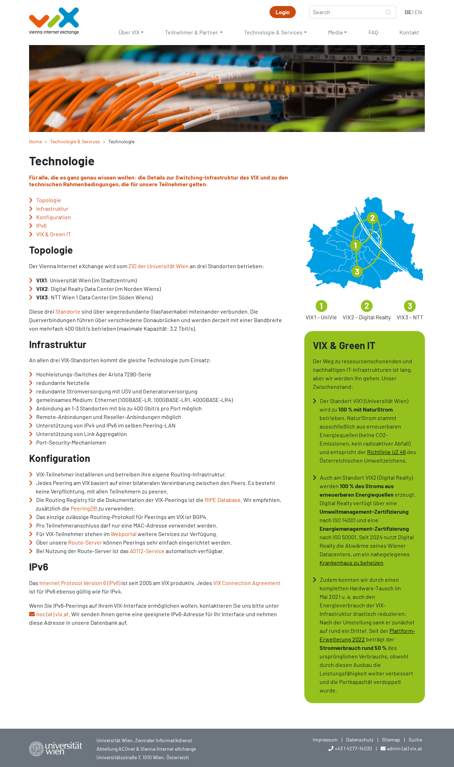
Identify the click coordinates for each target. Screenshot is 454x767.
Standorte (68, 311)
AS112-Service (147, 550)
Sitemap (391, 739)
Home (35, 141)
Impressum (325, 739)
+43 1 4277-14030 (353, 748)
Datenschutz (359, 739)
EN (418, 12)
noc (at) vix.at (52, 614)
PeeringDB (84, 508)
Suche (415, 739)
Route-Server (85, 542)
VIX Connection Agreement (247, 582)
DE (408, 12)
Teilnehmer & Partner (191, 32)
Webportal (124, 533)
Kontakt (409, 32)
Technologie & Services (273, 32)
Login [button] (283, 12)
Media (335, 32)
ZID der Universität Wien (158, 266)
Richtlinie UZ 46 (386, 451)
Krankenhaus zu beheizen (351, 562)
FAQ (373, 32)
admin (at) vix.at (404, 748)
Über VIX (128, 32)
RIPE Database (223, 499)
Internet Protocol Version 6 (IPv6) (79, 582)
